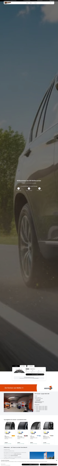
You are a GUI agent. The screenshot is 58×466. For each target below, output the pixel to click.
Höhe (32, 370)
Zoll (38, 370)
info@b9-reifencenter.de (38, 402)
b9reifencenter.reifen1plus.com (39, 401)
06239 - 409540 (38, 399)
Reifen (27, 2)
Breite (26, 370)
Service (35, 2)
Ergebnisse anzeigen (35, 374)
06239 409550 (38, 400)
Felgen (31, 2)
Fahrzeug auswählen (36, 378)
